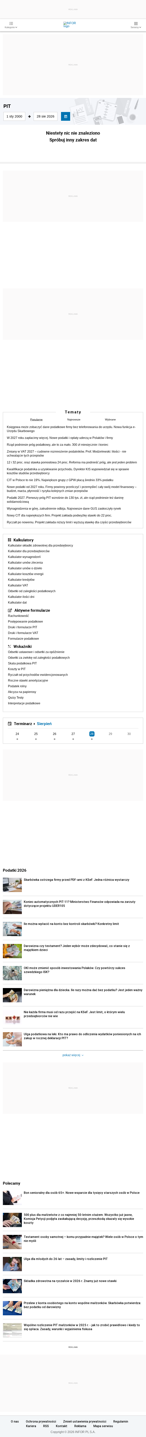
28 (92, 734)
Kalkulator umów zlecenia (25, 562)
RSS (46, 1426)
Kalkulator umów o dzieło (25, 568)
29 (110, 734)
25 (36, 734)
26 (54, 734)
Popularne (36, 419)
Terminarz (23, 723)
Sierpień (44, 723)
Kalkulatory (23, 540)
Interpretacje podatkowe (24, 703)
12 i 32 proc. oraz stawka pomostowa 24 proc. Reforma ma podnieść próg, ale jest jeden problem (72, 462)
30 (129, 734)
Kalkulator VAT (18, 585)
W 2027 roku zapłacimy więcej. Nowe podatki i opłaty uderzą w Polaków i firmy (60, 437)
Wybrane (110, 419)
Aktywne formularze (32, 610)
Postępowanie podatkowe (25, 621)
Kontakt (61, 1426)
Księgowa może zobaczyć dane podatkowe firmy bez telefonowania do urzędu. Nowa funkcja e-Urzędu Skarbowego (71, 429)
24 (17, 734)
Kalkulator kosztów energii (26, 574)
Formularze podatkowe (23, 638)
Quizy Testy (16, 697)
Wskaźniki (22, 646)
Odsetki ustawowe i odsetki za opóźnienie (36, 652)
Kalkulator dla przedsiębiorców (29, 551)
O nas (15, 1421)
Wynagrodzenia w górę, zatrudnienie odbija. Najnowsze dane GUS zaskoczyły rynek (64, 508)
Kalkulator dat (17, 602)
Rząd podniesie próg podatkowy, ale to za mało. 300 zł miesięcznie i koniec (57, 444)
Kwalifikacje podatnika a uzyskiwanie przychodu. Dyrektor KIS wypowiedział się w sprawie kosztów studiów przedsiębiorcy (68, 471)
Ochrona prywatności (41, 1421)
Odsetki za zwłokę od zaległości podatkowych (39, 657)
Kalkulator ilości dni (21, 596)
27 (73, 734)
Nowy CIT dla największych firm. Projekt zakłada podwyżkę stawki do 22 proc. (59, 515)
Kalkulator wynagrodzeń (24, 556)
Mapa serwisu (103, 1426)
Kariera (31, 1426)
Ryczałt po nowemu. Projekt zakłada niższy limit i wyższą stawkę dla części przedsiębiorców (69, 522)
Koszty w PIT (17, 669)
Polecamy (11, 1183)
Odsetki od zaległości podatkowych (32, 591)
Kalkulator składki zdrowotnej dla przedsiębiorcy (40, 545)
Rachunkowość (18, 615)
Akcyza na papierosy (22, 691)
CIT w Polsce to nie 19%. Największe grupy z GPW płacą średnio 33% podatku (60, 480)
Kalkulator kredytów (21, 579)
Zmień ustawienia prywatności (84, 1421)
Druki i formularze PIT (22, 627)
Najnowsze (73, 419)
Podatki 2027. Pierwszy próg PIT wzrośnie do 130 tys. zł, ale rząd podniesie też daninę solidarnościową (65, 499)
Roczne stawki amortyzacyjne (28, 680)
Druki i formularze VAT (23, 633)
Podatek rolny (17, 686)
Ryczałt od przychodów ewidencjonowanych (38, 674)
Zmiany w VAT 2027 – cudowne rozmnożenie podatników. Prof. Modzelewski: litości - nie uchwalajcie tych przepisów (66, 453)
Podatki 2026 (14, 870)
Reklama (80, 1426)
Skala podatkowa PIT (22, 663)
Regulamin (120, 1421)
